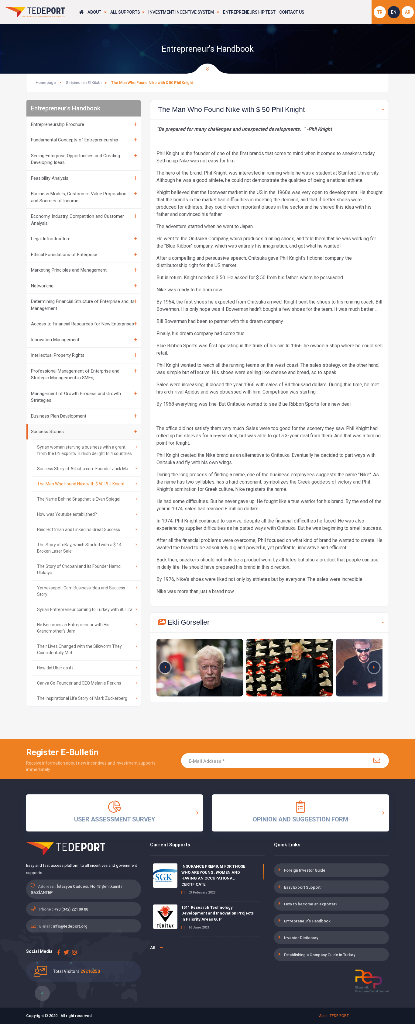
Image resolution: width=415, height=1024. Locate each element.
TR (379, 12)
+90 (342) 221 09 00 (71, 909)
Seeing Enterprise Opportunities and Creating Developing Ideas (75, 159)
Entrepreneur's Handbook (307, 921)
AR (407, 12)
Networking (42, 286)
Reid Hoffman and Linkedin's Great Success (78, 529)
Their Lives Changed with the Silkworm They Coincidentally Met (79, 649)
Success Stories (47, 431)
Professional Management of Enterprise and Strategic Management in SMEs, (75, 374)
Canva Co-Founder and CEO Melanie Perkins (79, 683)
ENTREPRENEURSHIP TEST (249, 12)
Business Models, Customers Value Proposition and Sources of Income (78, 197)
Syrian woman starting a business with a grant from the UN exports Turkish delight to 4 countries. (85, 450)
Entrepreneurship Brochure (57, 124)
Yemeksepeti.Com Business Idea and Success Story (81, 591)
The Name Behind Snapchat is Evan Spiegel (78, 499)
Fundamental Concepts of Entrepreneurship (74, 140)
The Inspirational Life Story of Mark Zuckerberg (82, 698)
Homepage (46, 82)
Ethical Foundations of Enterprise (64, 254)
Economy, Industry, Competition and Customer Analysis (77, 219)
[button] (374, 667)
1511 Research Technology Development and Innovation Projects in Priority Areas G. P (217, 913)
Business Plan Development (58, 416)
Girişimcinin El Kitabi (83, 82)
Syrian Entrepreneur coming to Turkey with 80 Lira (84, 609)
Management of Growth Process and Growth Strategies (76, 397)
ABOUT (94, 12)
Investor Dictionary (301, 937)
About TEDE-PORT (334, 1016)
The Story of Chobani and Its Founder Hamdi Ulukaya (79, 569)
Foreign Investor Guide (304, 870)
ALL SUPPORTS (125, 12)
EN (393, 12)
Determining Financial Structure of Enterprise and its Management (83, 305)
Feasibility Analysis (49, 178)
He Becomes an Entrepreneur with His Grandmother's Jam (73, 627)
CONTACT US (291, 12)
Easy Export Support (302, 887)
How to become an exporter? (310, 904)
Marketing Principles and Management (69, 270)
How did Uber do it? (55, 667)
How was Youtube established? (67, 514)
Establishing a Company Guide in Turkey (319, 955)
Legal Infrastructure (50, 238)
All (153, 948)
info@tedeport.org (70, 926)
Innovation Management (55, 339)
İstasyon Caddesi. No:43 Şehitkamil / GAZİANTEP (76, 889)
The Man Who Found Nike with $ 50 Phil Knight (81, 483)
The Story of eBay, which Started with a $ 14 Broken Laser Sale (79, 548)
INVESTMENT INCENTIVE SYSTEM (181, 12)
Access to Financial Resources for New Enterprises (82, 324)
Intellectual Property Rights (57, 355)
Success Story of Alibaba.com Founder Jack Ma (82, 468)
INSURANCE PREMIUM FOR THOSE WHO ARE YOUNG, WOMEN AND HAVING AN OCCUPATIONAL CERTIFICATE (213, 875)
